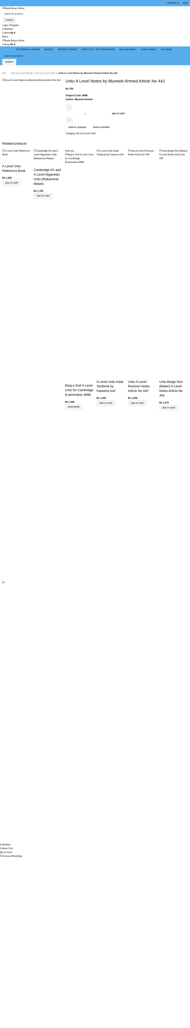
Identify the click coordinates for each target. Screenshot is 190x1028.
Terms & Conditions (76, 598)
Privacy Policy (73, 587)
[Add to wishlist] (22, 160)
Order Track (135, 598)
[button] (11, 183)
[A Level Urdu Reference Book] (16, 152)
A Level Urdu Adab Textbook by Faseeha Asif (109, 386)
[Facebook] (6, 823)
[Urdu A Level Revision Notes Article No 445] (142, 260)
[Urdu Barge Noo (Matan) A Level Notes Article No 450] (173, 260)
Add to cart (118, 113)
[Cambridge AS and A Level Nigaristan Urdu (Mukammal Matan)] (48, 154)
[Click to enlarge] (8, 76)
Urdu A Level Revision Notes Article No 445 (139, 386)
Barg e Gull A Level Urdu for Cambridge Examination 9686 (79, 390)
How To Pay (72, 604)
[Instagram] (14, 823)
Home (132, 587)
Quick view (14, 160)
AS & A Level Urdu (45, 73)
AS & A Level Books (22, 73)
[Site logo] (13, 8)
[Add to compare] (6, 160)
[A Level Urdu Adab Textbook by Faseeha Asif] (110, 260)
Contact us (134, 592)
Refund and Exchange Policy (81, 592)
